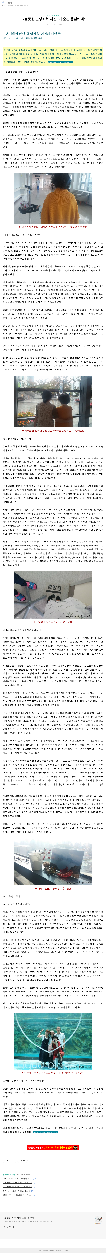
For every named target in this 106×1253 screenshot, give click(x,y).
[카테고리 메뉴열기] (101, 4)
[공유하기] (10, 1161)
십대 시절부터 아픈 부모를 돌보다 (17, 1187)
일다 (10, 3)
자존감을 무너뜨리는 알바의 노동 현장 (17, 1179)
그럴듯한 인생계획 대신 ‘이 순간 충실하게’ (53, 19)
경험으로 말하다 (53, 15)
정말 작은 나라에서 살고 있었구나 (17, 1183)
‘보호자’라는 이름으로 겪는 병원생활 (17, 1195)
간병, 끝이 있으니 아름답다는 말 (16, 1191)
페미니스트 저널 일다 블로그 (19, 1218)
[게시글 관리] (13, 1161)
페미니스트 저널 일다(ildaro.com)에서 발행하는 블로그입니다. (29, 1222)
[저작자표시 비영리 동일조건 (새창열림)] (31, 1161)
